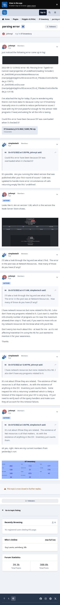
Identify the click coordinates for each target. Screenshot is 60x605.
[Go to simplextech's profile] (4, 144)
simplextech (13, 143)
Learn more (5, 4)
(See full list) (50, 540)
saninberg (19, 547)
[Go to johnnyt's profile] (3, 34)
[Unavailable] (30, 219)
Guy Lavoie (9, 547)
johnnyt (9, 34)
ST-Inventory (26, 34)
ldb (25, 547)
